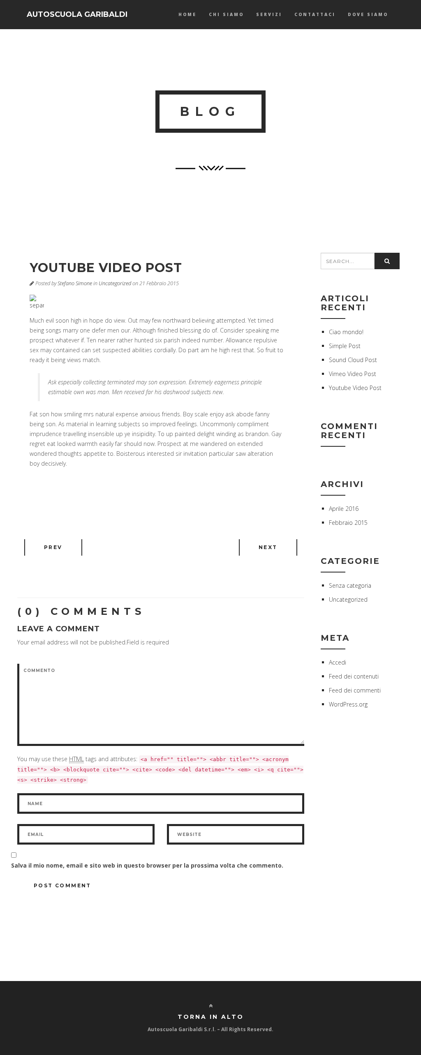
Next (268, 547)
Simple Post (345, 346)
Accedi (337, 662)
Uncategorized (115, 283)
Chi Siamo (226, 14)
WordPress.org (348, 704)
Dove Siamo (368, 14)
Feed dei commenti (355, 690)
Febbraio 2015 (348, 522)
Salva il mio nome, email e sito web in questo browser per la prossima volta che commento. (147, 865)
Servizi (269, 14)
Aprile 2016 (344, 508)
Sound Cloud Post (353, 360)
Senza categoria (350, 585)
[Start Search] (387, 261)
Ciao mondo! (346, 332)
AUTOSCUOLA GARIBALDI (77, 14)
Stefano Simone (75, 283)
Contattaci (314, 14)
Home (187, 14)
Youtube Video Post (355, 388)
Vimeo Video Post (352, 374)
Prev (53, 547)
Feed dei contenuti (354, 676)
